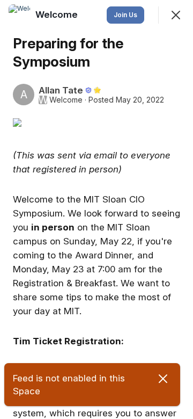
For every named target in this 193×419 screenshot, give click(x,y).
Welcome (66, 100)
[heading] (57, 14)
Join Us (125, 15)
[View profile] (19, 15)
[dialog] (96, 209)
